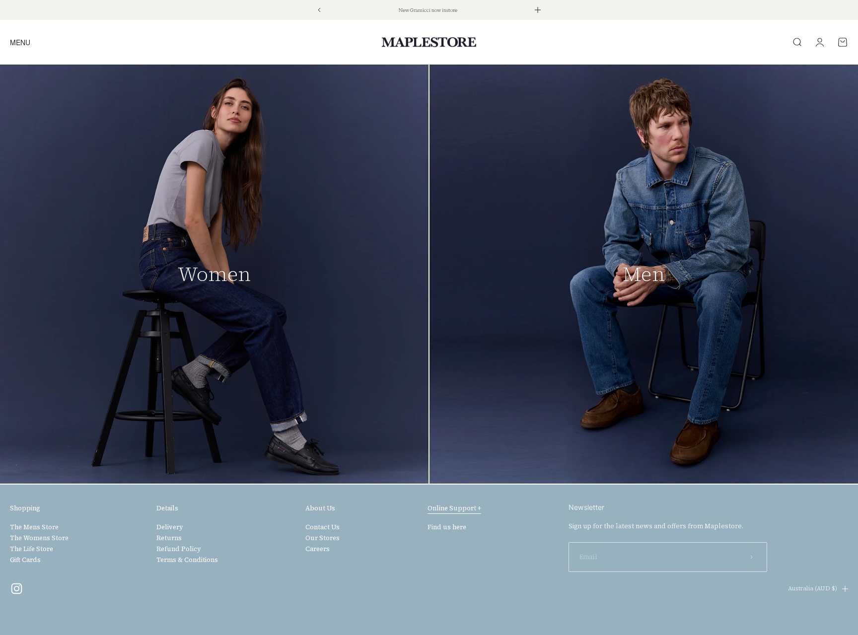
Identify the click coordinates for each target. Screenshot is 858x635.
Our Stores (322, 538)
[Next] (538, 10)
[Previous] (319, 10)
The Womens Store (39, 538)
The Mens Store (34, 527)
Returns (169, 538)
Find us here (447, 527)
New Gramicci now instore (428, 10)
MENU (20, 42)
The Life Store (31, 549)
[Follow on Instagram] (16, 588)
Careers (317, 549)
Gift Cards (25, 560)
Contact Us (322, 527)
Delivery (169, 527)
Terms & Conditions (187, 560)
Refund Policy (178, 549)
